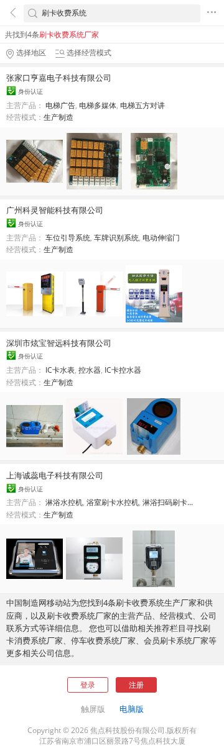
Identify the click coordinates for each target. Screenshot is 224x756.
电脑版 (131, 708)
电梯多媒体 (97, 105)
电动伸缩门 (161, 237)
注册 (136, 685)
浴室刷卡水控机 (112, 502)
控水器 (89, 370)
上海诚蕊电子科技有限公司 (54, 475)
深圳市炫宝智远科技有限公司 (58, 342)
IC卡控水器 (123, 370)
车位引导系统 (67, 237)
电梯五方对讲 (142, 105)
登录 (87, 685)
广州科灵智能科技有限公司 (54, 210)
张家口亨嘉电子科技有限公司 (58, 77)
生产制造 (58, 117)
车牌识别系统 (116, 237)
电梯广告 (60, 105)
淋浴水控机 (64, 502)
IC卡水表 (60, 370)
